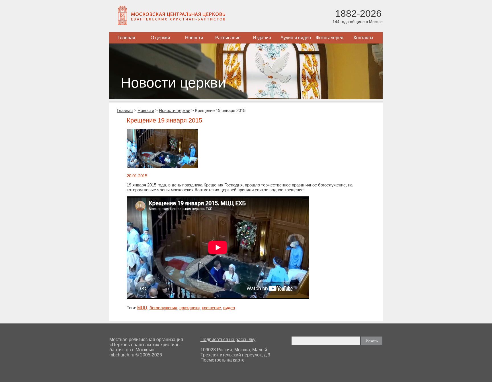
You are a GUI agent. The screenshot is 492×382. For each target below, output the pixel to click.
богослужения (163, 307)
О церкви (160, 37)
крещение (211, 307)
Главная (126, 37)
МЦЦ (142, 307)
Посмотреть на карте (222, 360)
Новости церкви (174, 110)
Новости (194, 37)
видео (229, 307)
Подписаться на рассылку (227, 339)
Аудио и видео (295, 37)
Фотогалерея (329, 37)
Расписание (228, 37)
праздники (189, 307)
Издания (262, 37)
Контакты (363, 37)
